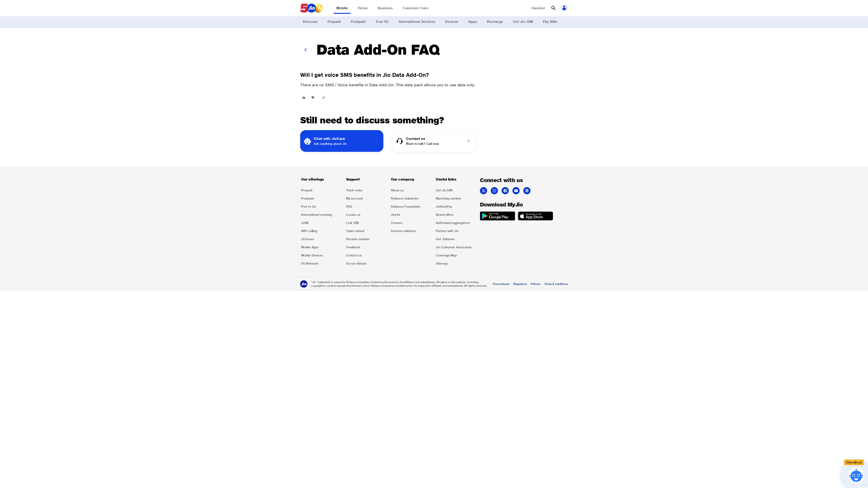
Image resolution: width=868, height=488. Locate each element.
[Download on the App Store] (535, 216)
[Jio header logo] (311, 8)
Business (385, 8)
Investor (538, 8)
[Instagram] (494, 190)
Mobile (342, 8)
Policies (536, 284)
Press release (501, 284)
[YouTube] (516, 190)
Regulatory (520, 284)
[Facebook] (505, 190)
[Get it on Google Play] (497, 216)
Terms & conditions (556, 284)
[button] (553, 8)
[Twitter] (483, 190)
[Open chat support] (856, 475)
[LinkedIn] (527, 190)
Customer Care (415, 8)
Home (363, 8)
